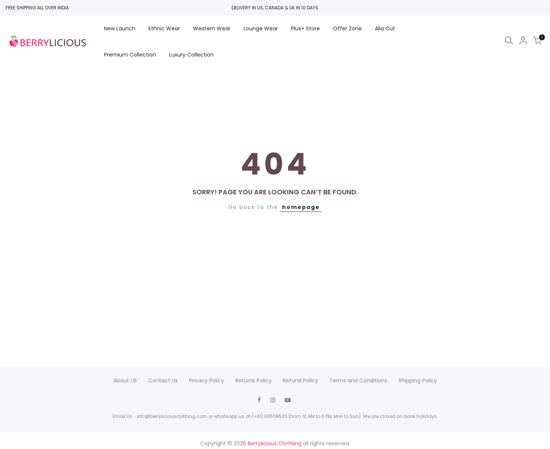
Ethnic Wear (164, 28)
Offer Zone (347, 28)
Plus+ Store (305, 28)
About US (125, 380)
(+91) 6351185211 (269, 416)
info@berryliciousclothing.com (172, 416)
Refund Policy (300, 380)
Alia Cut (385, 28)
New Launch (119, 28)
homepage (301, 207)
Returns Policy (253, 380)
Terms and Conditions (358, 380)
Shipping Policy (417, 380)
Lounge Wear (261, 28)
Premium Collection (130, 54)
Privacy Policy (206, 380)
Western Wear (211, 28)
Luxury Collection (191, 54)
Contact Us (163, 380)
